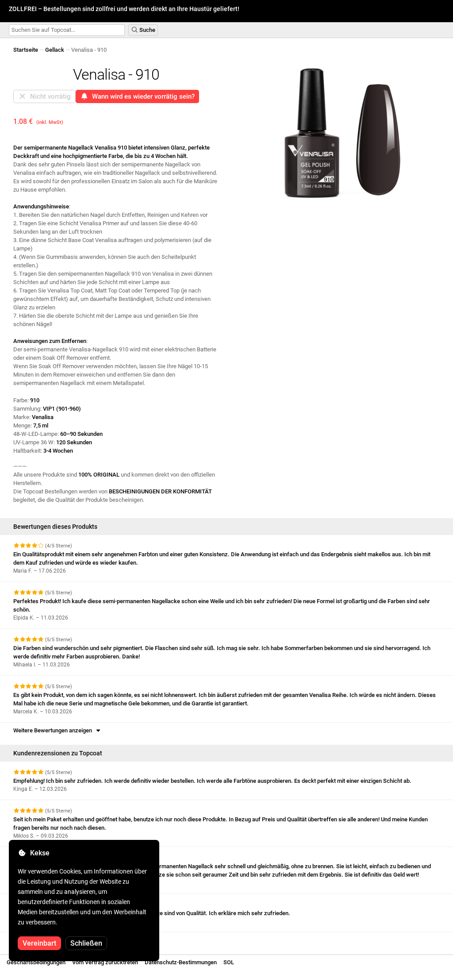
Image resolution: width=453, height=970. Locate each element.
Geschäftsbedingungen (36, 962)
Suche (146, 30)
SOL (228, 962)
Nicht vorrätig (49, 96)
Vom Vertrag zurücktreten (105, 962)
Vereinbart (39, 943)
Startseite (25, 49)
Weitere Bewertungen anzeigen (54, 730)
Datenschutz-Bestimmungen (181, 962)
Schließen (86, 943)
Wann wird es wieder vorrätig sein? (141, 96)
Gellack (54, 49)
